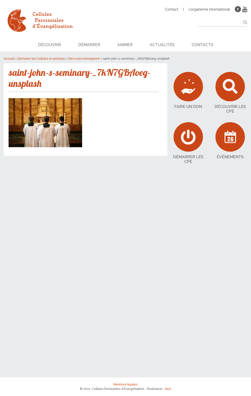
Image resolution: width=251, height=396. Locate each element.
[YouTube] (244, 9)
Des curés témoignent (84, 58)
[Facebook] (238, 9)
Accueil (9, 58)
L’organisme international (209, 9)
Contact (171, 9)
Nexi (168, 389)
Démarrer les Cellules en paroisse (41, 58)
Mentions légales (125, 384)
